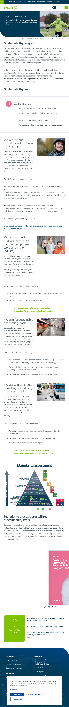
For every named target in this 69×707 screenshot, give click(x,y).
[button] (66, 7)
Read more (13, 690)
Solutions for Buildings (13, 664)
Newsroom (10, 674)
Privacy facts (40, 672)
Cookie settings (17, 699)
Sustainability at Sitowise (42, 38)
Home (23, 38)
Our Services (10, 656)
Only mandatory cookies (34, 694)
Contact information (42, 668)
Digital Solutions (11, 660)
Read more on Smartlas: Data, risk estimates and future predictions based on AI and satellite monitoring (32, 1)
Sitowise (29, 38)
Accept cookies (17, 694)
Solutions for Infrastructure (15, 668)
